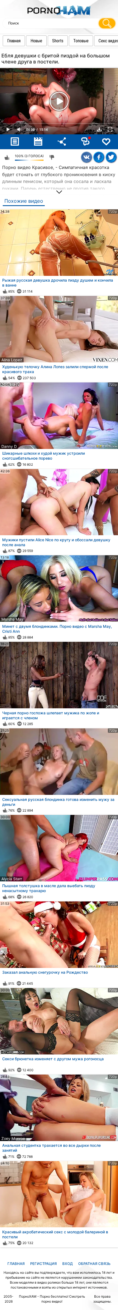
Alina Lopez (11, 359)
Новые (36, 40)
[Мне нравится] (6, 157)
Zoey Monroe (13, 1138)
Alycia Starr (11, 878)
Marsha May (12, 619)
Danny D (9, 446)
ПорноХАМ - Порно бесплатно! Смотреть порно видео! (52, 1298)
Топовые (81, 40)
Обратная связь (94, 1263)
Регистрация (43, 1263)
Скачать (99, 129)
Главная (14, 40)
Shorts (57, 40)
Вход (67, 1263)
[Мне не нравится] (51, 157)
